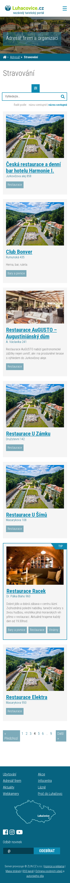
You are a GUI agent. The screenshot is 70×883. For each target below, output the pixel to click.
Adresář (15, 57)
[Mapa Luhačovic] (35, 812)
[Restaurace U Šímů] (35, 486)
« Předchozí (11, 735)
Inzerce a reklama (54, 866)
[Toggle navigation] (63, 8)
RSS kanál (28, 871)
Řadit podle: (20, 104)
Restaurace (15, 184)
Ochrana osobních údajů (48, 871)
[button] (63, 96)
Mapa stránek (13, 871)
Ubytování (9, 774)
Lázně (42, 787)
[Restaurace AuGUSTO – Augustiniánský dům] (35, 307)
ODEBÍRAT (47, 850)
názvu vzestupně (38, 104)
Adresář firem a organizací (32, 38)
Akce (41, 774)
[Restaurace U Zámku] (35, 406)
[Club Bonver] (35, 224)
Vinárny (53, 630)
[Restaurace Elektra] (35, 669)
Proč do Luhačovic (50, 794)
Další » (60, 735)
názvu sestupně (57, 104)
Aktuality (8, 787)
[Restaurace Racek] (35, 565)
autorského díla (35, 876)
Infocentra (45, 781)
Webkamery (11, 794)
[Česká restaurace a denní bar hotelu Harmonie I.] (35, 136)
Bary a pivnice (16, 273)
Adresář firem (12, 781)
